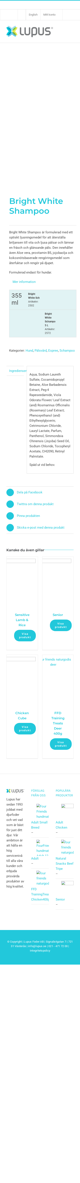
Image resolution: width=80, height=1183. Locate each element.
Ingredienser (16, 371)
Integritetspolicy (40, 950)
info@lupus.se (37, 946)
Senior (58, 615)
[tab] (15, 371)
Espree (53, 350)
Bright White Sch (34, 299)
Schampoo (67, 350)
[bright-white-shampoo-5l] (40, 98)
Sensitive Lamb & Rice (22, 620)
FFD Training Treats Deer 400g (57, 723)
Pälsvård (41, 350)
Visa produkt (25, 635)
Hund (29, 350)
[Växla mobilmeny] (71, 31)
